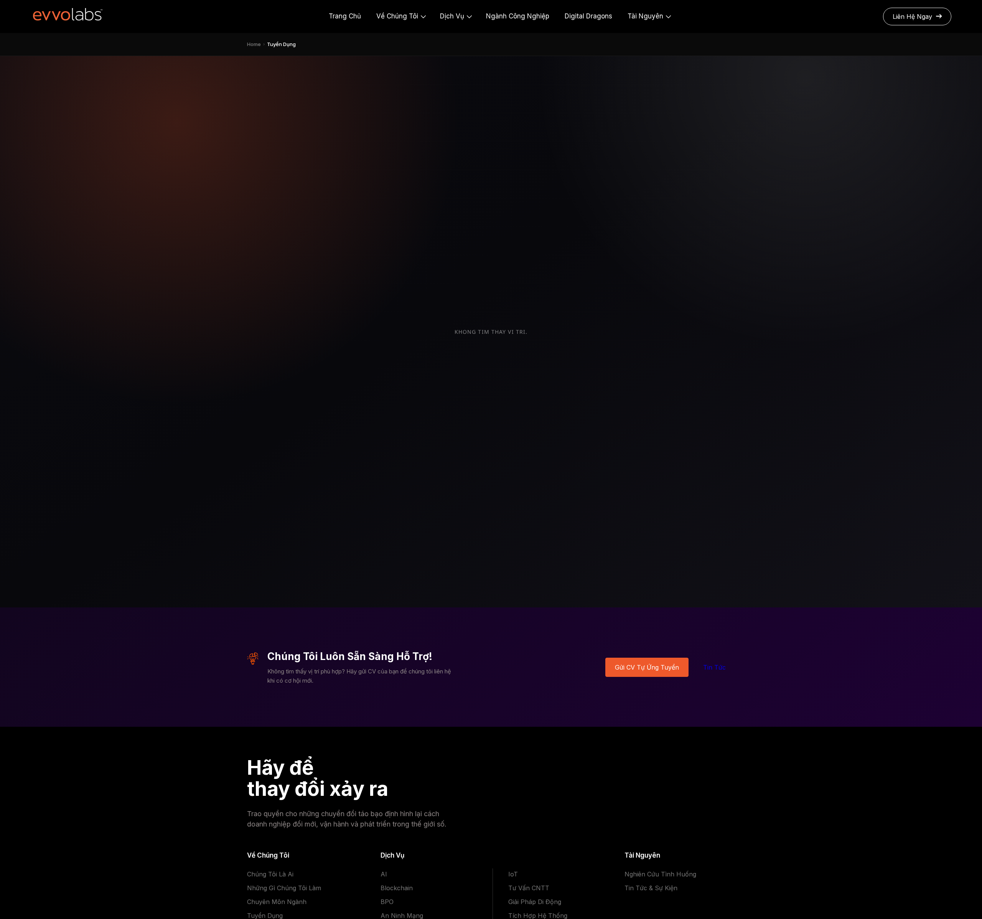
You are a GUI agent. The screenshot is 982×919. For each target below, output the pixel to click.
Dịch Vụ (452, 16)
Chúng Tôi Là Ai (270, 874)
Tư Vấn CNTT (528, 888)
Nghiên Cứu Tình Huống (660, 874)
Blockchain (397, 888)
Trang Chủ (345, 16)
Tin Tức (714, 667)
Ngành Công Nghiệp (517, 16)
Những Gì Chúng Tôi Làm (284, 888)
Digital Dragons (588, 16)
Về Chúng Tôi (397, 16)
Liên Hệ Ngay (912, 16)
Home (254, 44)
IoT (513, 874)
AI (384, 874)
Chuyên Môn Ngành (276, 902)
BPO (387, 902)
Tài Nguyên (645, 16)
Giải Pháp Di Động (534, 902)
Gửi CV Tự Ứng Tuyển (647, 667)
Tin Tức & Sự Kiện (650, 888)
